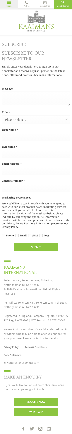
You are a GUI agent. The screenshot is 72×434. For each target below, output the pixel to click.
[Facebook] (23, 429)
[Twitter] (31, 429)
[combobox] (36, 119)
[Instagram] (40, 428)
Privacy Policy (11, 347)
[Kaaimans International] (36, 22)
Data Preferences (13, 355)
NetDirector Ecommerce (22, 362)
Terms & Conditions (36, 347)
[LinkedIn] (48, 429)
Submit (36, 247)
